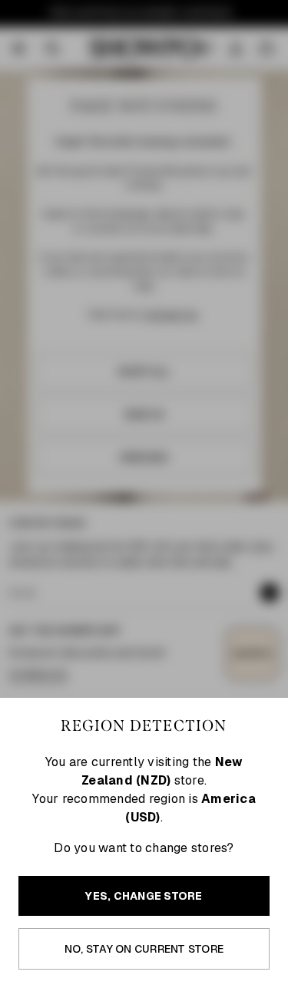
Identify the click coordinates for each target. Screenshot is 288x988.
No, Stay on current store (144, 949)
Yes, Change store (143, 896)
